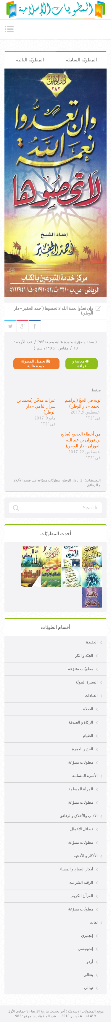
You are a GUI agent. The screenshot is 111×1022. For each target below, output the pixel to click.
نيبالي (88, 988)
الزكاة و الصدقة (81, 722)
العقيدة (92, 642)
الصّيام (88, 735)
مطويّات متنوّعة (80, 669)
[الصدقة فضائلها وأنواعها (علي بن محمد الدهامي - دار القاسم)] (51, 570)
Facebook (35, 326)
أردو (90, 961)
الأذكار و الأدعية (86, 855)
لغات (94, 922)
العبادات (91, 695)
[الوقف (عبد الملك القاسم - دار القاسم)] (31, 570)
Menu (9, 29)
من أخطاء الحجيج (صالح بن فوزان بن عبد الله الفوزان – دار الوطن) (81, 440)
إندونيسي (85, 948)
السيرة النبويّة (86, 682)
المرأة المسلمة (80, 789)
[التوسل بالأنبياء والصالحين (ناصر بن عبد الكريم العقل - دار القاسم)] (92, 590)
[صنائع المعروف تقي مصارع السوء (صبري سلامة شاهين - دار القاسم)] (72, 549)
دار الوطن (69, 480)
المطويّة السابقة (81, 59)
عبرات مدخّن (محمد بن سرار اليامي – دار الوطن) (36, 406)
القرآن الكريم (82, 896)
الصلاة (88, 709)
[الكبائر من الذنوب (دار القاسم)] (51, 549)
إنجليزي (87, 935)
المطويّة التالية (30, 59)
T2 (80, 480)
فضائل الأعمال (81, 829)
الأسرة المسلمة (85, 775)
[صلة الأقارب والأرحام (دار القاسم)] (92, 549)
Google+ (22, 326)
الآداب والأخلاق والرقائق (79, 815)
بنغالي (88, 974)
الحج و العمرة (82, 749)
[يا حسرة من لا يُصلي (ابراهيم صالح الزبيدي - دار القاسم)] (31, 549)
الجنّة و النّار (84, 655)
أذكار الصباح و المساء (76, 869)
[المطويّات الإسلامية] (55, 9)
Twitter (10, 326)
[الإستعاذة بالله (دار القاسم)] (92, 570)
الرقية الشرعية (81, 882)
